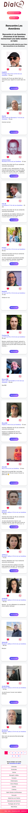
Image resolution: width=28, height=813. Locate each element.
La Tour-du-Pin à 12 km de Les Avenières (13, 249)
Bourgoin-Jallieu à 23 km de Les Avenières (14, 512)
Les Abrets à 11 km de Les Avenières (12, 205)
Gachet (4, 116)
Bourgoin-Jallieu (14, 775)
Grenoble (14, 766)
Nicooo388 (5, 379)
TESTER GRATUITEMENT (14, 12)
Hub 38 (4, 204)
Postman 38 (5, 335)
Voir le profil (14, 88)
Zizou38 (4, 467)
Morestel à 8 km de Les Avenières (11, 161)
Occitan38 (5, 730)
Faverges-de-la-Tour (14, 804)
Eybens (14, 786)
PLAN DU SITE (16, 811)
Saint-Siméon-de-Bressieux (14, 792)
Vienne (14, 772)
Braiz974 (4, 291)
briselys (4, 247)
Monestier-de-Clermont (14, 801)
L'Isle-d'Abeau (14, 784)
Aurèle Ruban (5, 686)
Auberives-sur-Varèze (14, 798)
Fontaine (14, 778)
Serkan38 (4, 642)
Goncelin (14, 795)
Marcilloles (14, 806)
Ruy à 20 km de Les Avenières (10, 468)
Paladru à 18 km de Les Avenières (11, 424)
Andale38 (4, 598)
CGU (9, 811)
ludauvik (4, 511)
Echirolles (14, 769)
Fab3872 (4, 72)
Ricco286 (4, 423)
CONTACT (24, 811)
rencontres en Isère (15, 763)
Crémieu (14, 789)
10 (18, 756)
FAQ (6, 811)
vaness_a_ (5, 554)
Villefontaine (14, 781)
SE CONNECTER (14, 17)
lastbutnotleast (6, 160)
